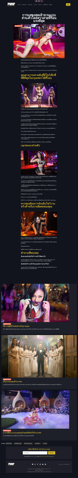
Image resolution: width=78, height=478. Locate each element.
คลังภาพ (34, 468)
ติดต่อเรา (51, 4)
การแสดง (45, 443)
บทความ (46, 468)
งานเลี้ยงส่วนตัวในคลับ (26, 185)
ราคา (49, 468)
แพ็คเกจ (30, 468)
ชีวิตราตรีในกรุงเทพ (28, 443)
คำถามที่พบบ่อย (38, 468)
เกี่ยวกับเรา (43, 468)
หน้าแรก (19, 4)
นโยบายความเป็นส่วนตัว (39, 470)
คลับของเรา (24, 4)
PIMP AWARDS (8, 443)
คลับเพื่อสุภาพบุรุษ (18, 443)
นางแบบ (35, 4)
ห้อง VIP (53, 134)
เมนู (28, 468)
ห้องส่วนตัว (30, 4)
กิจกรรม (39, 4)
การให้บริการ (37, 443)
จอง (68, 4)
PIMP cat (52, 185)
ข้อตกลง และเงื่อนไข (45, 456)
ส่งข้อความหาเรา (25, 249)
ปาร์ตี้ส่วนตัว (45, 4)
